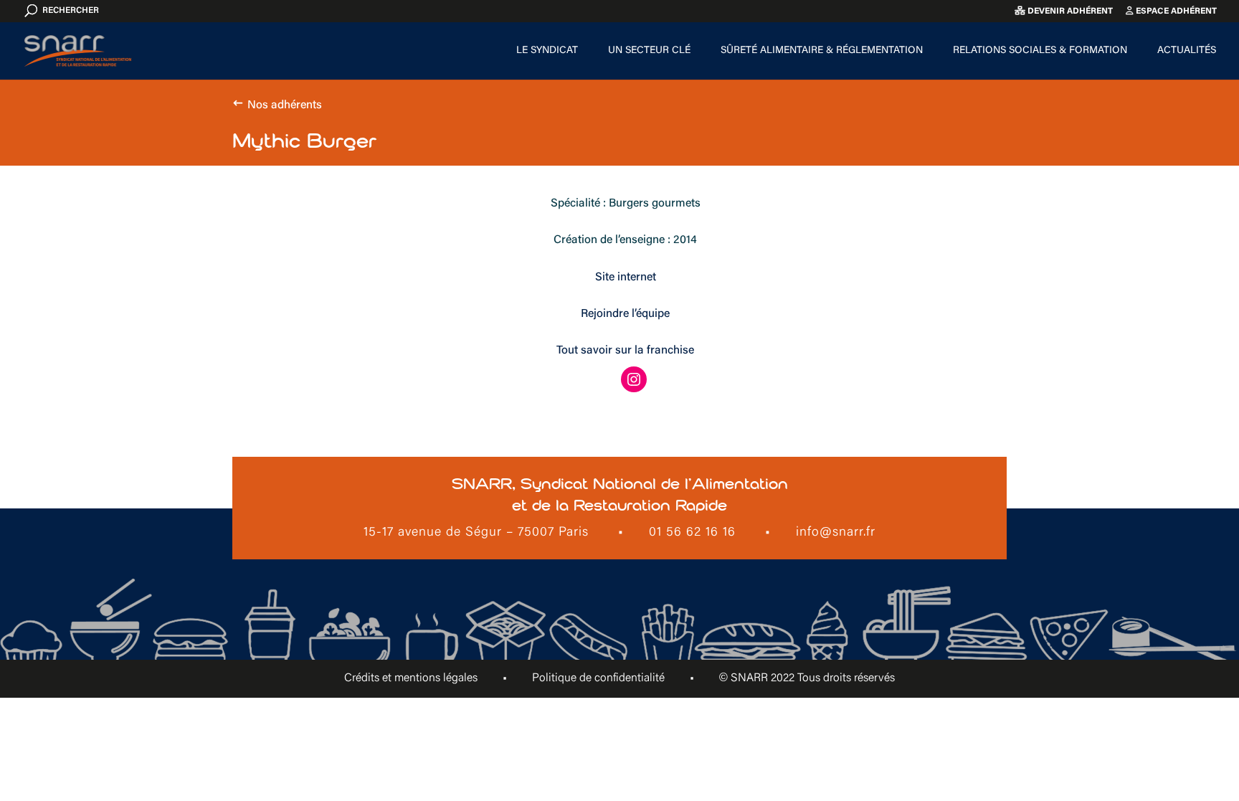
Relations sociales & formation (1040, 51)
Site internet (625, 277)
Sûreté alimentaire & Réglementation (822, 51)
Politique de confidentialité (598, 678)
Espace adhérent (1175, 11)
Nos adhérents (284, 105)
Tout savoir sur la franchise (625, 350)
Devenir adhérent (1069, 11)
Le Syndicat (547, 51)
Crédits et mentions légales (411, 678)
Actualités (1186, 51)
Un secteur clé (649, 51)
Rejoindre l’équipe (625, 314)
